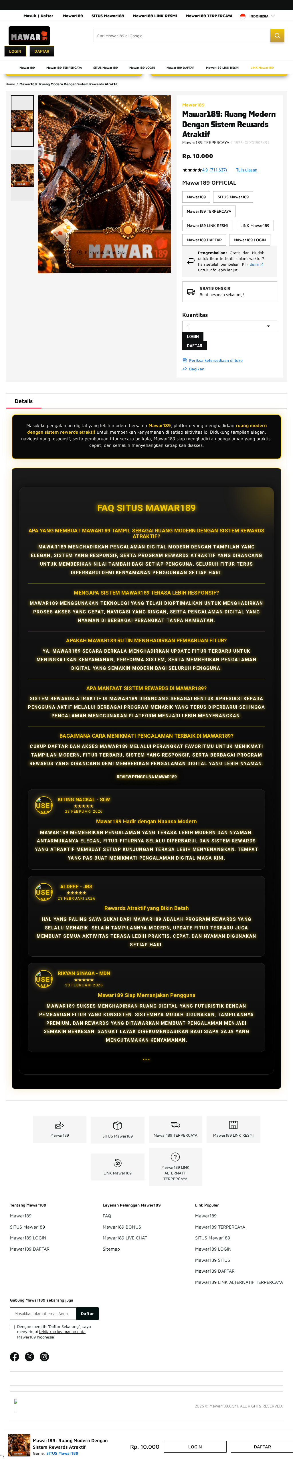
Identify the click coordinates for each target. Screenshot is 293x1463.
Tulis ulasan (246, 170)
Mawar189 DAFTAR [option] (204, 239)
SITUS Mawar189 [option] (233, 196)
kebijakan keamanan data (62, 1331)
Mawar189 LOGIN (28, 1238)
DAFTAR (194, 345)
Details (24, 401)
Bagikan (196, 368)
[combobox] (189, 35)
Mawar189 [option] (196, 196)
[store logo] (29, 35)
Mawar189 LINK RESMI (155, 15)
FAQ (107, 1215)
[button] (22, 121)
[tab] (23, 401)
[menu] (146, 67)
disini (254, 264)
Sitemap (111, 1248)
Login (15, 51)
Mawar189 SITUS (212, 1260)
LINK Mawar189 (118, 1172)
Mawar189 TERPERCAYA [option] (209, 211)
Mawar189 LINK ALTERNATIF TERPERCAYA (175, 1173)
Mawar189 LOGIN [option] (250, 239)
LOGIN (193, 336)
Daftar (42, 51)
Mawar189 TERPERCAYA (209, 15)
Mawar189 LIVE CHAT (125, 1238)
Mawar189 (73, 15)
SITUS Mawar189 (108, 15)
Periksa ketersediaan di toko (216, 360)
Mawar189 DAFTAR (30, 1248)
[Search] (277, 35)
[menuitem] (27, 67)
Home (10, 84)
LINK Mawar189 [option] (254, 225)
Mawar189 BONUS (122, 1226)
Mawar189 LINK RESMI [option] (207, 225)
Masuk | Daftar (38, 15)
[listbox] (229, 218)
